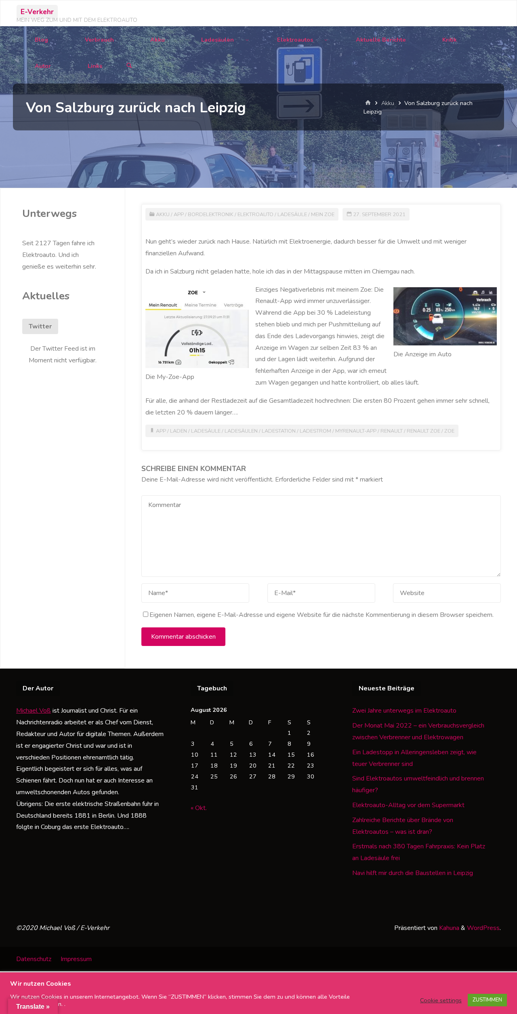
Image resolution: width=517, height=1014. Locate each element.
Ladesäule (292, 214)
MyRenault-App (355, 431)
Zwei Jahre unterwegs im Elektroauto (404, 710)
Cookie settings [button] (441, 1000)
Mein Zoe (322, 214)
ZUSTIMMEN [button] (487, 999)
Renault (391, 431)
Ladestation (279, 431)
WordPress (483, 928)
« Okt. (199, 808)
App (179, 214)
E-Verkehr (37, 12)
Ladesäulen (241, 431)
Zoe (449, 431)
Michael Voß (33, 710)
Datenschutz (33, 959)
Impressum (76, 959)
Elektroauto (255, 214)
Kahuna (448, 928)
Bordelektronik (210, 214)
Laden (178, 431)
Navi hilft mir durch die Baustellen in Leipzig (412, 873)
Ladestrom (315, 431)
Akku (387, 103)
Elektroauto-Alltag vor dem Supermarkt (408, 805)
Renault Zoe (423, 431)
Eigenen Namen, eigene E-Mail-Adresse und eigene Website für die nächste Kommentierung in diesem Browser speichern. (321, 614)
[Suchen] (129, 66)
